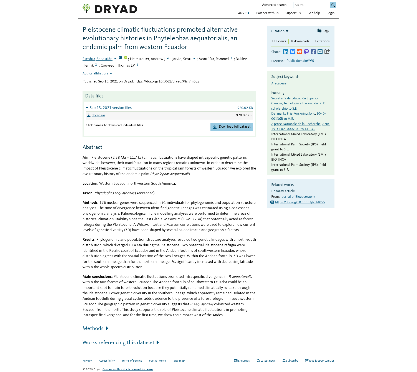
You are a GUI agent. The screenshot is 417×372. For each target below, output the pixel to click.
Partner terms (158, 360)
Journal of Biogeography (298, 197)
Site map (179, 360)
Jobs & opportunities (321, 360)
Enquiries (244, 360)
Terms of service (132, 360)
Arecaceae (278, 83)
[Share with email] (320, 52)
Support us (293, 13)
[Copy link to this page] (327, 52)
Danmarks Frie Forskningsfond (293, 113)
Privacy (87, 360)
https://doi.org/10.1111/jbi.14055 (300, 202)
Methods (93, 328)
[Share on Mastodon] (306, 52)
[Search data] (333, 5)
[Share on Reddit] (299, 52)
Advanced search (274, 5)
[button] (169, 108)
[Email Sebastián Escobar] (120, 58)
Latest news (268, 360)
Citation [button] (278, 31)
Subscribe (292, 360)
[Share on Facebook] (313, 52)
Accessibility (107, 360)
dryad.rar (98, 115)
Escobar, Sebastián (98, 59)
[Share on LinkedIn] (285, 52)
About (242, 13)
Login (330, 13)
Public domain (297, 61)
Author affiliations (96, 73)
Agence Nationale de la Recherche (296, 124)
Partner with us (267, 13)
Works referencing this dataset (118, 343)
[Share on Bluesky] (292, 52)
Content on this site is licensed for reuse (128, 369)
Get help (314, 13)
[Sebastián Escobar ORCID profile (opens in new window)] (125, 58)
